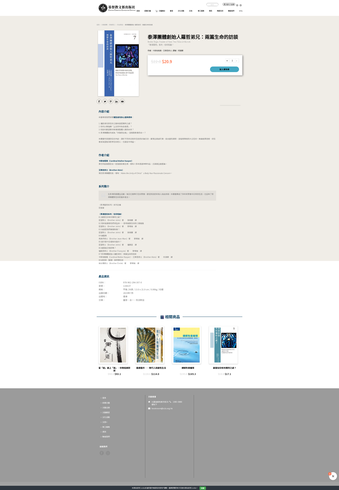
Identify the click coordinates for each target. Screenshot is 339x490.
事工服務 (201, 11)
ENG (241, 11)
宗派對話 (120, 25)
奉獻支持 (220, 11)
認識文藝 (147, 11)
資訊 (210, 11)
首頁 (98, 25)
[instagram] (108, 453)
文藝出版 (106, 407)
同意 (202, 488)
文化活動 (181, 11)
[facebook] (102, 453)
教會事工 (112, 25)
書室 (171, 11)
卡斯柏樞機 (157, 51)
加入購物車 (224, 69)
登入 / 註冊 (230, 4)
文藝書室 (106, 412)
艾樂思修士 (167, 51)
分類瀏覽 (104, 25)
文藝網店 (162, 11)
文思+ (191, 11)
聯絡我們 (231, 11)
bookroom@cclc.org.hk (162, 408)
